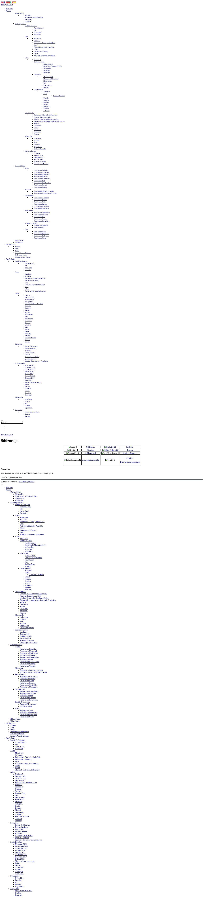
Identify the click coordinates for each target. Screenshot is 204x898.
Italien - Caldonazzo (22, 825)
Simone (13, 725)
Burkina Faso (30, 564)
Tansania (28, 579)
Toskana (130, 450)
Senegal (27, 566)
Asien (17, 515)
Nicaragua (24, 611)
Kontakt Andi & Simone (19, 736)
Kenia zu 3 (24, 539)
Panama (23, 613)
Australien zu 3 (25, 507)
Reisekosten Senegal (27, 664)
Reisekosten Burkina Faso (29, 662)
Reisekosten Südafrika (28, 649)
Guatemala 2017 (21, 855)
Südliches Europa (21, 630)
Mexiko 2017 (20, 853)
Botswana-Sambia (22, 817)
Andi (12, 727)
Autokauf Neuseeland (28, 704)
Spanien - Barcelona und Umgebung (28, 840)
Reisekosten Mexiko (27, 679)
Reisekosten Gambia (27, 666)
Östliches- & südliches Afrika (26, 496)
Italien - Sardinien (21, 827)
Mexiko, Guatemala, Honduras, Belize (34, 598)
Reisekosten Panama (27, 683)
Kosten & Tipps (16, 645)
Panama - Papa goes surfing (30, 596)
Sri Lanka (23, 520)
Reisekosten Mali (26, 660)
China (22, 528)
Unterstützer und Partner (19, 732)
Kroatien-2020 (25, 638)
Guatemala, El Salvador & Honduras (33, 594)
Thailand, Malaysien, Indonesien (32, 534)
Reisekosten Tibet (26, 710)
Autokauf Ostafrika (36, 575)
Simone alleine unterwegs (24, 861)
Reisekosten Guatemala (28, 677)
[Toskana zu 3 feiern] (110, 450)
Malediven (24, 517)
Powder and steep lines (23, 891)
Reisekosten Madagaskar (29, 653)
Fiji (21, 509)
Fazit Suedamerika (27, 628)
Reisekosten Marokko (28, 655)
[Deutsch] (8, 2)
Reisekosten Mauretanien (29, 657)
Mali (26, 562)
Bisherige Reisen (16, 503)
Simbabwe (28, 551)
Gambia (18, 789)
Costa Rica (24, 609)
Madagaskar (29, 547)
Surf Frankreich (90, 453)
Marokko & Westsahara (33, 558)
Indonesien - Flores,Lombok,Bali (32, 522)
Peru (21, 621)
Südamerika (19, 615)
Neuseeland (19, 498)
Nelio (12, 730)
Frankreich (19, 829)
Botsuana (28, 590)
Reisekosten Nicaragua (28, 687)
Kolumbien (24, 617)
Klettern (18, 893)
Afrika (17, 537)
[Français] (5, 2)
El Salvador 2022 (21, 846)
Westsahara (19, 800)
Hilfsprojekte (15, 719)
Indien (22, 532)
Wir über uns (10, 723)
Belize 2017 (19, 859)
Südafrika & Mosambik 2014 (35, 545)
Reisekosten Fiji (26, 706)
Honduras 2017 (21, 857)
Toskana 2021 (25, 634)
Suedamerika (20, 689)
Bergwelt (18, 895)
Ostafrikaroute (25, 568)
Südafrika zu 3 (30, 543)
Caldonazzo (90, 447)
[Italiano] (11, 2)
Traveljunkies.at (7, 5)
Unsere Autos (15, 492)
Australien (19, 500)
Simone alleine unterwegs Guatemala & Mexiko (38, 600)
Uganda (27, 577)
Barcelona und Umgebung (130, 462)
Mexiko (23, 602)
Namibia (28, 587)
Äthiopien (28, 570)
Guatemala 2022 (21, 848)
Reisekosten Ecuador (28, 698)
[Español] (14, 2)
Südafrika (28, 549)
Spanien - (130, 458)
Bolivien (23, 623)
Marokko (18, 802)
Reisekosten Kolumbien (29, 700)
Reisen (8, 490)
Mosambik (28, 585)
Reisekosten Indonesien (28, 713)
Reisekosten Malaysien (28, 715)
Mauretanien (29, 560)
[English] (2, 2)
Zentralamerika (20, 592)
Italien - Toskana (21, 831)
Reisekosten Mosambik (28, 651)
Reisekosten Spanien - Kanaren (31, 670)
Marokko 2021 (30, 556)
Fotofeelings (10, 738)
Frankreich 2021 (26, 636)
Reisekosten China (27, 717)
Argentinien (24, 626)
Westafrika (19, 494)
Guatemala (24, 604)
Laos (21, 524)
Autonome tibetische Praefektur (31, 526)
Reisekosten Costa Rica (28, 685)
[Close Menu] (2, 484)
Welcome (9, 488)
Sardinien (129, 447)
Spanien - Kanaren (129, 453)
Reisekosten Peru (26, 696)
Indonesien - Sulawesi (28, 530)
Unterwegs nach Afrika (90, 460)
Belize (22, 607)
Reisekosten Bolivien (28, 693)
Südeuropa (19, 668)
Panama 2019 (20, 850)
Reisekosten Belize (27, 681)
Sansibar (28, 581)
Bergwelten (14, 889)
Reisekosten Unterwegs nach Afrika (33, 672)
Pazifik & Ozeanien (22, 505)
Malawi (27, 583)
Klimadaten (14, 721)
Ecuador (23, 619)
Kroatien (90, 450)
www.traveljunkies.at (26, 482)
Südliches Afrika (26, 541)
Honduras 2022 (21, 844)
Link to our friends (17, 734)
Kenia (27, 573)
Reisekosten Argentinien (29, 691)
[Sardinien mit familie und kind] (110, 447)
